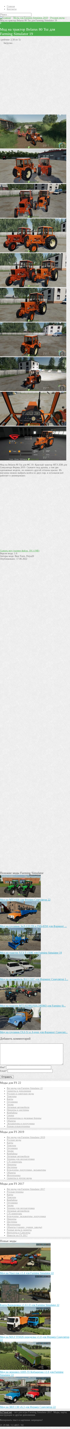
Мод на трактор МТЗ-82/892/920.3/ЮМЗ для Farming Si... (33, 1005)
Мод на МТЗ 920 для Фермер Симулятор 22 (25, 899)
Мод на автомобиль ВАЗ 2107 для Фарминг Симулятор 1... (34, 979)
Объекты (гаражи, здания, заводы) (24, 1227)
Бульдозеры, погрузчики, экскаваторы (26, 1170)
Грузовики (12, 1102)
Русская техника (15, 1192)
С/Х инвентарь (14, 1162)
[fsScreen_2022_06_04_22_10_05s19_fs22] (33, 217)
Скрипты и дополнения (19, 1091)
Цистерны (12, 1167)
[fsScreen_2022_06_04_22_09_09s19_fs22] (33, 390)
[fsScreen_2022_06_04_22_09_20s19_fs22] (33, 321)
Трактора (11, 1145)
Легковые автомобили (18, 1107)
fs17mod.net (6, 1412)
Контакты (11, 9)
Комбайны (12, 1112)
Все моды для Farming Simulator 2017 (26, 1189)
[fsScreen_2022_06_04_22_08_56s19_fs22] (33, 425)
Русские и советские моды (20, 1093)
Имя (2, 1067)
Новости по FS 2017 (17, 1235)
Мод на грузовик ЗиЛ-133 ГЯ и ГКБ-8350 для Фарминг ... (33, 926)
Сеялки (10, 1115)
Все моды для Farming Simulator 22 (25, 1088)
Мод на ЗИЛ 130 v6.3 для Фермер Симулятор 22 (28, 1407)
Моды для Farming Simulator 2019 (30, 17)
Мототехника (13, 1175)
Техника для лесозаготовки (21, 1159)
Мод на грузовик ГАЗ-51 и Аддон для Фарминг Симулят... (34, 1032)
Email (3, 1071)
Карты (10, 1099)
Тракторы (11, 1096)
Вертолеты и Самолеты (18, 1232)
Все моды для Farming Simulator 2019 (26, 1137)
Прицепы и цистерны (18, 1110)
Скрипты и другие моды (19, 1178)
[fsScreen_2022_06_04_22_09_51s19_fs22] (33, 182)
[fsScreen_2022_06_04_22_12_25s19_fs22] (33, 147)
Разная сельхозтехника (18, 1126)
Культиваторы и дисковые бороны (24, 1118)
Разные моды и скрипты (19, 1230)
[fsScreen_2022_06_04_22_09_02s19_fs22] (33, 355)
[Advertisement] (35, 80)
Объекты (11, 1121)
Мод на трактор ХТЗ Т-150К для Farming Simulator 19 (31, 952)
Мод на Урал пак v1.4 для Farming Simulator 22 (27, 1273)
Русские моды (57, 17)
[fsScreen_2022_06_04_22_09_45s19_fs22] (33, 251)
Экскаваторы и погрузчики (21, 1123)
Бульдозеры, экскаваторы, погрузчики (26, 1216)
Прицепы (11, 1164)
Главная (11, 6)
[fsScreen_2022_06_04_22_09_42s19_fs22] (33, 286)
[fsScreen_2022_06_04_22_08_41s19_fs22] (33, 459)
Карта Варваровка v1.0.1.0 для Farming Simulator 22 (29, 1305)
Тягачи (10, 1104)
